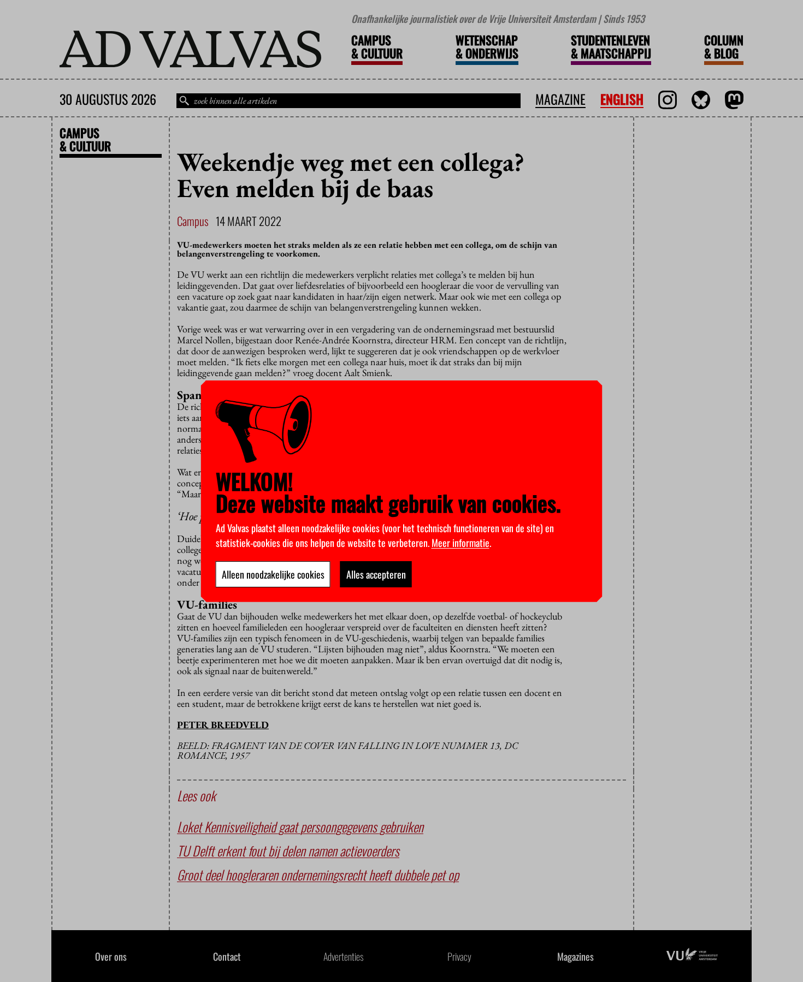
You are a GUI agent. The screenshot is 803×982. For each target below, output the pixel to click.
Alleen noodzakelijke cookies (273, 574)
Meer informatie (460, 542)
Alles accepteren (376, 574)
